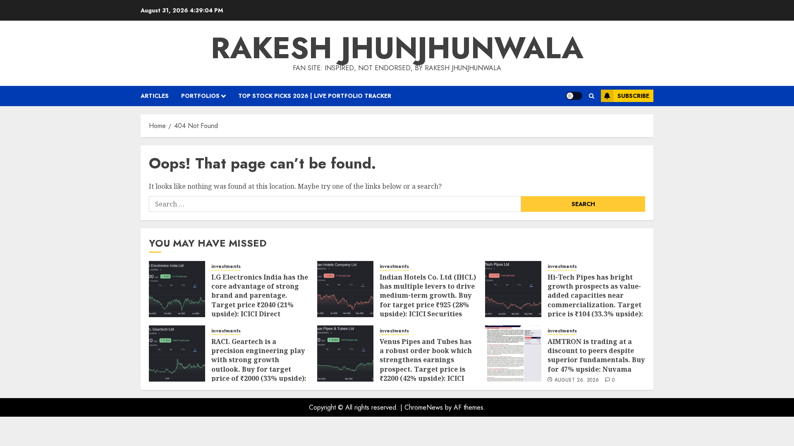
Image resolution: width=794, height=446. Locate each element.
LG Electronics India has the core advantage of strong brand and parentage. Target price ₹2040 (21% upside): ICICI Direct (259, 296)
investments (226, 266)
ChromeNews (423, 407)
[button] (591, 96)
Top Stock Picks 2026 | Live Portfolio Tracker (314, 96)
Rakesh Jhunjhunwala (397, 47)
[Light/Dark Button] (574, 96)
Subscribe (633, 96)
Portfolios (200, 96)
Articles (155, 96)
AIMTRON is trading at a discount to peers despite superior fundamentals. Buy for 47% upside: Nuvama (596, 355)
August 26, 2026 (577, 380)
